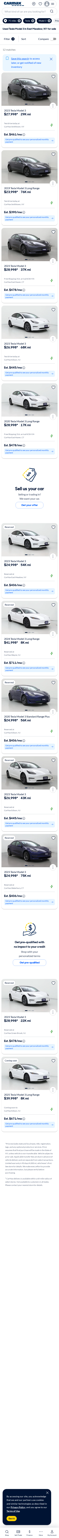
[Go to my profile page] (50, 4)
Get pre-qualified (29, 962)
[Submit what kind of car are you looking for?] (52, 11)
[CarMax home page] (14, 4)
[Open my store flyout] (33, 4)
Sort (23, 38)
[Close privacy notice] (47, 1492)
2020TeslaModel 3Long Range (21, 421)
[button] (12, 20)
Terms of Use (13, 1511)
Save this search (20, 58)
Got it (12, 1518)
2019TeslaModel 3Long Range (21, 188)
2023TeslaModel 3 (15, 110)
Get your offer (29, 505)
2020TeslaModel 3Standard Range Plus (27, 716)
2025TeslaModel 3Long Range (21, 1094)
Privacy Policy (18, 1507)
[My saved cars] (40, 4)
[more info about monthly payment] (23, 134)
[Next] (54, 89)
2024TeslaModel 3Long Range (21, 638)
